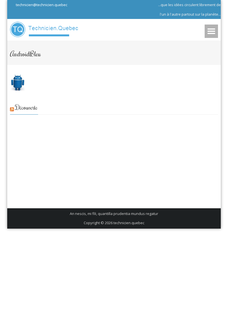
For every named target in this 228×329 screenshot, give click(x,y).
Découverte (26, 107)
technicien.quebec (128, 222)
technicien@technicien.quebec (41, 4)
